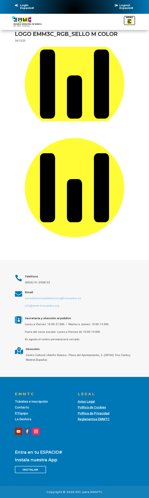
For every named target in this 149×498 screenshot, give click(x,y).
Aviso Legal (86, 401)
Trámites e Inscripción (31, 401)
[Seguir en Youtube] (18, 431)
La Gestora (23, 419)
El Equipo (21, 413)
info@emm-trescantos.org (42, 305)
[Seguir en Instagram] (36, 431)
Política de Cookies (92, 407)
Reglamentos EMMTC (94, 419)
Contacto (22, 407)
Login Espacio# (27, 6)
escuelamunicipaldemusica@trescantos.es (53, 298)
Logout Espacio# (126, 6)
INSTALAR (30, 469)
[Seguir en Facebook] (27, 431)
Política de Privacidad (93, 413)
